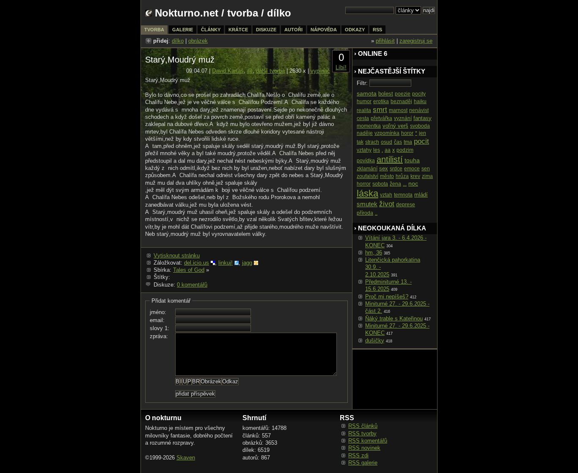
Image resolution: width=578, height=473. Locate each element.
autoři (293, 29)
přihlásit (385, 41)
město (387, 176)
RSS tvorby (362, 433)
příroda (365, 213)
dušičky (374, 340)
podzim (404, 150)
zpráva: (159, 336)
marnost (398, 110)
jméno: (158, 312)
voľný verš (395, 126)
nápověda (324, 29)
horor (407, 133)
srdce (396, 169)
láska (367, 193)
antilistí (390, 159)
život (386, 204)
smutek (367, 204)
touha (412, 160)
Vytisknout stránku (177, 255)
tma (408, 142)
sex (383, 168)
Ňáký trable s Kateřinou (394, 318)
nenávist (419, 110)
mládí (421, 194)
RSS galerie (362, 462)
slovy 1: (159, 328)
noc (413, 183)
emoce (412, 169)
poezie (402, 94)
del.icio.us (196, 263)
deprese (405, 205)
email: (157, 320)
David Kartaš (228, 71)
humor (364, 101)
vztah (386, 195)
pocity (419, 94)
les (376, 150)
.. (376, 213)
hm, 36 (373, 252)
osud (386, 142)
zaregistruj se (415, 41)
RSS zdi (358, 455)
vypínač (320, 71)
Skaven (185, 457)
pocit (421, 141)
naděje (365, 133)
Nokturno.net (186, 13)
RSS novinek (364, 448)
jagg (247, 263)
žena (395, 184)
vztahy (364, 150)
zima (427, 176)
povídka (366, 161)
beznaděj (401, 101)
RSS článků (362, 426)
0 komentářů (192, 285)
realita (364, 110)
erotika (381, 101)
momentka (369, 126)
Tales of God (188, 270)
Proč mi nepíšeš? (386, 296)
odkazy (355, 29)
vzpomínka (386, 133)
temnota (403, 195)
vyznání (403, 118)
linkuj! (225, 263)
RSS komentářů (367, 440)
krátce (238, 29)
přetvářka (381, 118)
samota (367, 93)
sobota (380, 184)
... (405, 184)
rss (377, 29)
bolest (385, 93)
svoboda (420, 126)
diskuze (266, 29)
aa (388, 150)
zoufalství (367, 176)
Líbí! (341, 67)
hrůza (402, 176)
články (210, 29)
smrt (380, 110)
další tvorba (270, 71)
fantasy (422, 118)
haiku (420, 101)
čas (398, 142)
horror (364, 184)
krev (415, 176)
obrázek (198, 41)
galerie (182, 29)
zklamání (367, 169)
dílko (178, 41)
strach (372, 142)
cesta (363, 118)
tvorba (242, 13)
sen (425, 169)
